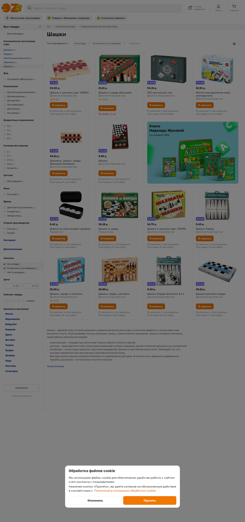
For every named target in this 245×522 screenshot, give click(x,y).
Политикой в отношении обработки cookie (124, 490)
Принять (150, 500)
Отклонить (95, 500)
